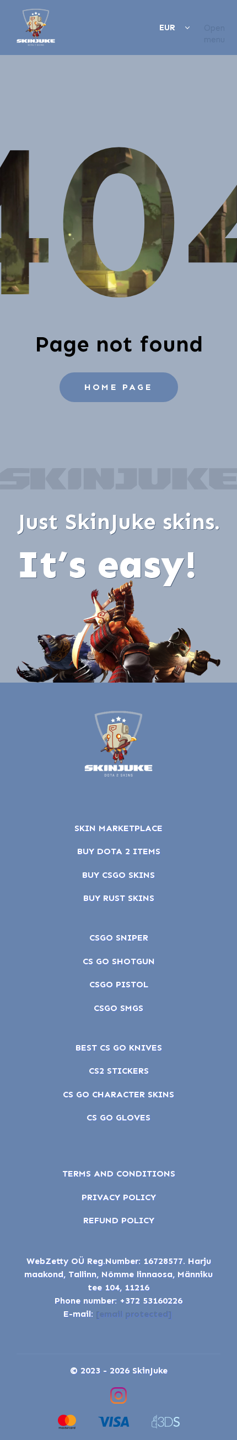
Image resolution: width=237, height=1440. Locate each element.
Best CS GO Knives (119, 1047)
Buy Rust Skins (118, 898)
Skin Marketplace (118, 828)
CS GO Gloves (118, 1117)
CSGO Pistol (118, 984)
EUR (167, 27)
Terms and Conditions (118, 1173)
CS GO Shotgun (119, 961)
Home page (118, 387)
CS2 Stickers (119, 1070)
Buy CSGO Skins (118, 875)
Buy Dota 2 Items (118, 851)
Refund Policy (118, 1220)
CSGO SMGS (118, 1008)
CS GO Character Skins (118, 1094)
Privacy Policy (119, 1197)
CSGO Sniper (118, 937)
